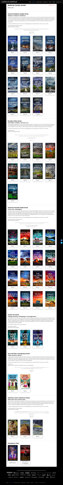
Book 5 (12, 73)
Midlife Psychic (12, 462)
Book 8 (50, 73)
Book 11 (38, 93)
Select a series (10, 7)
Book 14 (25, 114)
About (28, 482)
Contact (36, 482)
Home (7, 482)
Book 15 (38, 308)
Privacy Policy (42, 482)
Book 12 (50, 93)
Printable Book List (51, 5)
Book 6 (25, 73)
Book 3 (37, 52)
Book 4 (50, 52)
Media (32, 482)
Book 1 (12, 52)
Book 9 (12, 93)
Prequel (38, 114)
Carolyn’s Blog (17, 482)
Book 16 (50, 308)
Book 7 (37, 73)
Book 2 (25, 52)
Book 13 (13, 114)
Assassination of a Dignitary (25, 462)
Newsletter (23, 482)
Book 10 (25, 93)
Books (11, 482)
